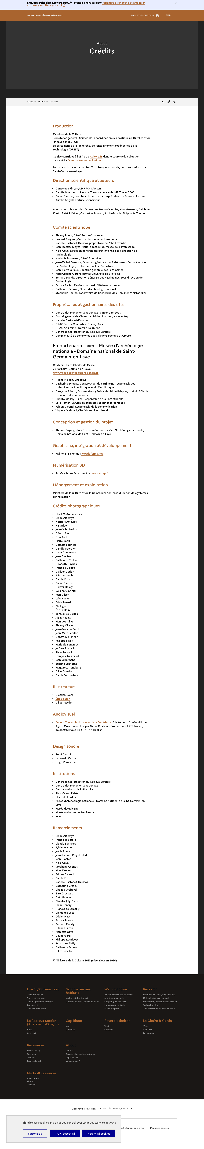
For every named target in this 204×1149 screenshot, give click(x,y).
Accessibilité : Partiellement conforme (124, 1127)
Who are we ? (73, 1060)
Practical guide (34, 1060)
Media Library (33, 1050)
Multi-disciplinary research (156, 997)
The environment (36, 997)
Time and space (35, 994)
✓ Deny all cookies (98, 1133)
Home (30, 101)
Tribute (31, 1057)
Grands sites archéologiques (85, 160)
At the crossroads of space (118, 994)
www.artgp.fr (100, 473)
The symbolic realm (36, 1008)
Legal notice (72, 1057)
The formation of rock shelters (159, 1008)
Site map (31, 1053)
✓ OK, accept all (65, 1133)
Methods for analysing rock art (159, 994)
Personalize (35, 1133)
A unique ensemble (114, 997)
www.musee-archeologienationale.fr (75, 372)
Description (150, 1032)
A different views (38, 1079)
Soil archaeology (151, 1004)
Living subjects (111, 1008)
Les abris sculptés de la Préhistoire (44, 15)
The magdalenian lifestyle (40, 1001)
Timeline (40, 1084)
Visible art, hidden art (77, 997)
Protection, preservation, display (160, 1001)
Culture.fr (96, 156)
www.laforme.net (92, 453)
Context (34, 1032)
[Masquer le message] (175, 3)
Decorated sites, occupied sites (82, 1001)
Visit (29, 1029)
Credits (69, 1050)
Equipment (32, 1004)
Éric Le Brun (63, 698)
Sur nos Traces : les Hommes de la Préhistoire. (84, 722)
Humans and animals (114, 1004)
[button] (174, 101)
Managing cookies (159, 1128)
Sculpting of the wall (115, 1001)
